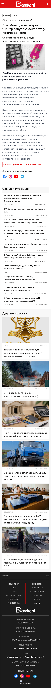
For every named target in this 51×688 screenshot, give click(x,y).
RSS (47, 576)
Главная (6, 15)
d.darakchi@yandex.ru (25, 631)
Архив (37, 603)
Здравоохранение (12, 164)
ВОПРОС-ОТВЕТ (13, 595)
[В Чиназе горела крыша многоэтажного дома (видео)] (25, 374)
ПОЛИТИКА (13, 584)
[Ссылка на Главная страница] (25, 4)
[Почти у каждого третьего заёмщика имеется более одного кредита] (25, 413)
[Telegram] (22, 176)
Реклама (5, 576)
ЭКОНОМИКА (14, 603)
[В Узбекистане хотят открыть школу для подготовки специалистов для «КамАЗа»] (25, 454)
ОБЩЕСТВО (18, 15)
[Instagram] (10, 176)
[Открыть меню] (2, 4)
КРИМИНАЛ (37, 588)
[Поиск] (48, 4)
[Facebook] (4, 176)
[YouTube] (16, 176)
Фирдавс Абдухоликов (25, 665)
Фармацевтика (33, 164)
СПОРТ (14, 592)
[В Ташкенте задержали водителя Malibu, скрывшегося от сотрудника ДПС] (25, 540)
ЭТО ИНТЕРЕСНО (37, 592)
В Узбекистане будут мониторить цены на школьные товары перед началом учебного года (24, 233)
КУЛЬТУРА (37, 595)
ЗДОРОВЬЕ (14, 599)
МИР (14, 588)
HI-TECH (37, 599)
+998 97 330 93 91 (25, 623)
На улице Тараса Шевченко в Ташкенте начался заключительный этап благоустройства (22, 198)
